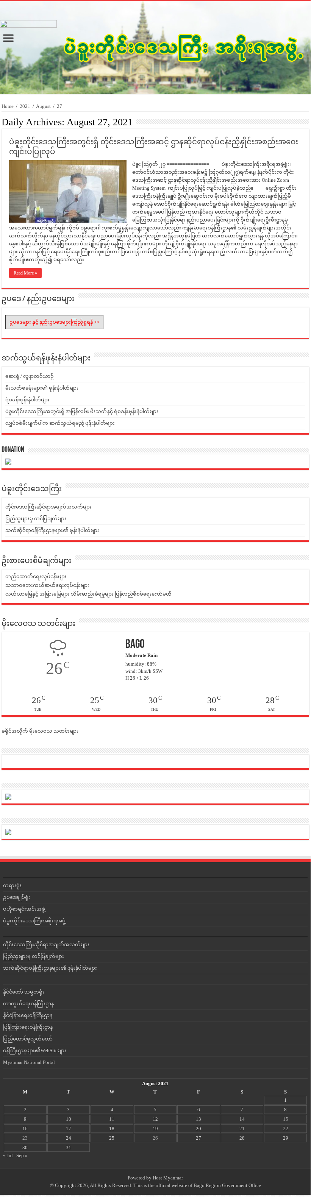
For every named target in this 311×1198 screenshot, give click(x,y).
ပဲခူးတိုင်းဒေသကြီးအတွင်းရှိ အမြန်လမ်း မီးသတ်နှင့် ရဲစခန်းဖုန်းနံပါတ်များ (81, 411)
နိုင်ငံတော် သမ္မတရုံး (23, 992)
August (43, 106)
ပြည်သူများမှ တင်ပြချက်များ (35, 518)
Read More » (25, 273)
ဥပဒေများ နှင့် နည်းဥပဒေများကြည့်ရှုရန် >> (54, 322)
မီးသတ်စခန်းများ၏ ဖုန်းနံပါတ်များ (41, 388)
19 (155, 1128)
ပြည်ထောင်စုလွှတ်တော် (28, 1039)
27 (198, 1138)
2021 (25, 106)
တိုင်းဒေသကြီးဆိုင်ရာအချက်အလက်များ (48, 507)
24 (68, 1138)
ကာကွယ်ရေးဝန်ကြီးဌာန (28, 1003)
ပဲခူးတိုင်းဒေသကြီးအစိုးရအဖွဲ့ (34, 920)
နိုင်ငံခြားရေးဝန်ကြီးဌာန (27, 1015)
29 (285, 1138)
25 (111, 1138)
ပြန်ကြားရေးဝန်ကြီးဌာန (28, 1027)
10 (68, 1119)
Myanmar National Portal (29, 1062)
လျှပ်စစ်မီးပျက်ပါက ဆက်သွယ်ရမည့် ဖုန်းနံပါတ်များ (60, 423)
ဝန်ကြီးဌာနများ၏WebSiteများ (34, 1050)
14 (242, 1119)
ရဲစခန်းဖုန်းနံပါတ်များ (27, 399)
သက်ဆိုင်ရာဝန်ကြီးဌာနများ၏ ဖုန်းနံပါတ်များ (52, 530)
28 (242, 1138)
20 (198, 1128)
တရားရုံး (12, 885)
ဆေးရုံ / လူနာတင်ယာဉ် (29, 376)
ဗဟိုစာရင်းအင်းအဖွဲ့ (24, 909)
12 (155, 1119)
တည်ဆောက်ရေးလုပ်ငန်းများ (36, 576)
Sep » (22, 1155)
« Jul (8, 1155)
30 (25, 1147)
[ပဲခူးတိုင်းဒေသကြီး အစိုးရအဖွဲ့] (154, 47)
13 (198, 1119)
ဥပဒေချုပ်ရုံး (16, 897)
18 (111, 1128)
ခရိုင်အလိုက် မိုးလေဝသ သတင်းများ (40, 731)
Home (8, 106)
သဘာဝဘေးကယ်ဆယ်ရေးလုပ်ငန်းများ (47, 585)
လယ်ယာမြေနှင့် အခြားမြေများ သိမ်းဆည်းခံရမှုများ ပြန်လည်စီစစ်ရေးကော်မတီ (88, 594)
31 (68, 1147)
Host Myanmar (168, 1178)
